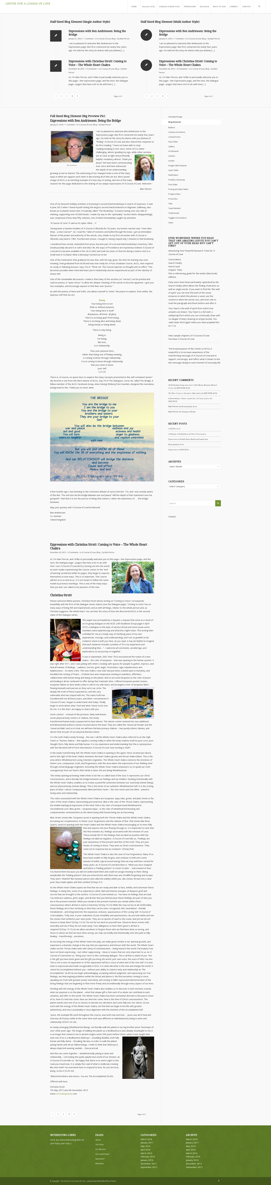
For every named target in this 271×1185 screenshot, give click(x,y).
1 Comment (88, 38)
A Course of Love (104, 38)
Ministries (99, 1163)
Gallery (171, 146)
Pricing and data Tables (178, 189)
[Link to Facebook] (219, 1181)
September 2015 (149, 1167)
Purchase (172, 338)
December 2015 (149, 1163)
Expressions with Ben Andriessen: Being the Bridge (85, 120)
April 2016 (145, 1149)
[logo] (28, 6)
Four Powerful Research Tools (194, 250)
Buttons (171, 127)
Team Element (174, 208)
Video (170, 222)
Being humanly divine (189, 406)
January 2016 (147, 1160)
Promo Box (173, 199)
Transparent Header (189, 411)
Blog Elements (174, 122)
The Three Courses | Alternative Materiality (184, 393)
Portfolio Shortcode (176, 179)
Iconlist (171, 160)
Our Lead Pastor (102, 1154)
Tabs (170, 203)
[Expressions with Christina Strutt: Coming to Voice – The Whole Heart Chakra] (56, 66)
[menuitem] (133, 6)
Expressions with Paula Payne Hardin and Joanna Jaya (188, 439)
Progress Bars (174, 194)
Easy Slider (173, 141)
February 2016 (148, 1156)
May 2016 (145, 1146)
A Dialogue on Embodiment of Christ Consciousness (187, 434)
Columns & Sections (176, 132)
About (97, 1139)
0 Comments (91, 69)
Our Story (99, 1144)
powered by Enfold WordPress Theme (101, 1181)
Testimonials (173, 213)
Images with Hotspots (177, 165)
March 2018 (146, 1139)
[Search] (259, 6)
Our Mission (100, 1149)
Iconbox (171, 156)
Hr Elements (173, 151)
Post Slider (173, 184)
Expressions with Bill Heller (178, 449)
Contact (172, 516)
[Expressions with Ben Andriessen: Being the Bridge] (56, 36)
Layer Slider (173, 170)
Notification (173, 175)
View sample (174, 335)
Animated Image (175, 116)
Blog (113, 38)
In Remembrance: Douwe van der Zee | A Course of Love (188, 398)
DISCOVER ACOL (183, 388)
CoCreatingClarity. (64, 1093)
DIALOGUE (172, 401)
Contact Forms (174, 137)
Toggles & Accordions (177, 218)
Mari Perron (124, 38)
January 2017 (147, 1142)
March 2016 (146, 1153)
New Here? (100, 1159)
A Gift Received (174, 428)
